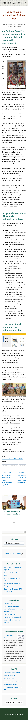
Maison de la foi (9, 675)
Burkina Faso (13, 26)
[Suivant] (23, 508)
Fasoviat (19, 26)
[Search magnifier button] (25, 532)
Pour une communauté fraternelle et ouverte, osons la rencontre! (13, 609)
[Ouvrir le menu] (25, 3)
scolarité (22, 466)
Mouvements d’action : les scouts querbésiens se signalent (7, 479)
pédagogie (14, 466)
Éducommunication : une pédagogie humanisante (12, 513)
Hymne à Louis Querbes (13, 554)
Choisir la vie (8, 604)
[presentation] (14, 502)
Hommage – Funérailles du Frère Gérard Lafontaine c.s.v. (21, 477)
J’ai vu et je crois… (10, 614)
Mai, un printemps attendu (12, 617)
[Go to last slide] (4, 508)
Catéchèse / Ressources (12, 672)
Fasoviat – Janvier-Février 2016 (12, 459)
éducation (6, 466)
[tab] (10, 522)
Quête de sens (9, 679)
